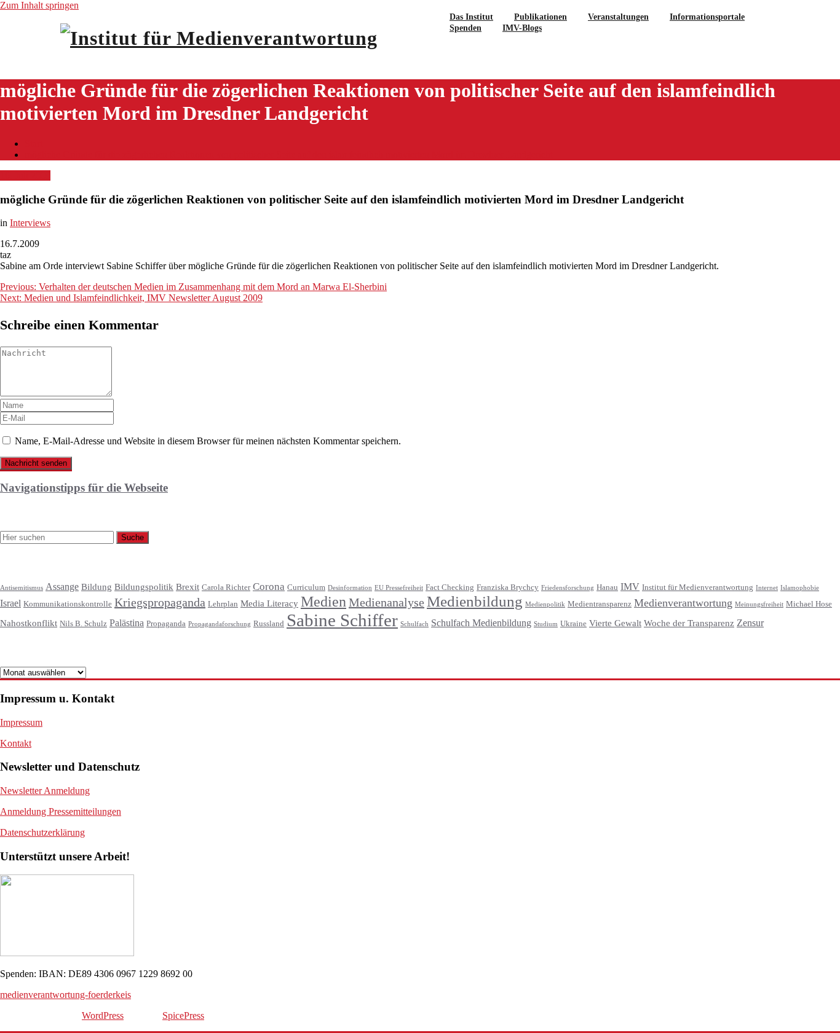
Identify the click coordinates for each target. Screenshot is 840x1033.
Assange (62, 586)
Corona (269, 586)
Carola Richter (226, 587)
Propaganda (166, 623)
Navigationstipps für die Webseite (84, 487)
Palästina (126, 623)
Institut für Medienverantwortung (697, 587)
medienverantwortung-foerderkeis (65, 994)
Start (33, 143)
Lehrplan (223, 604)
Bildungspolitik (143, 587)
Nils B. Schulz (83, 623)
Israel (10, 603)
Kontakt (15, 743)
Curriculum (306, 587)
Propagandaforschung (219, 624)
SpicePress (183, 1015)
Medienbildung (475, 601)
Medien (323, 602)
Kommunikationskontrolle (67, 604)
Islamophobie (799, 587)
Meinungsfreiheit (759, 604)
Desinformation (350, 587)
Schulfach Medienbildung (481, 623)
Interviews (30, 223)
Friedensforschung (567, 587)
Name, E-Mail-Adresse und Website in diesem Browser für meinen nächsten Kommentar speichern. (208, 441)
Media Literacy (269, 603)
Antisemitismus (21, 587)
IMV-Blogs (522, 28)
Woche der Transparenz (689, 623)
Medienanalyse (386, 602)
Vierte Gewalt (615, 623)
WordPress (103, 1015)
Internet (767, 587)
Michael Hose (809, 604)
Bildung (96, 587)
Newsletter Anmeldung (45, 790)
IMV (630, 586)
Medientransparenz (600, 604)
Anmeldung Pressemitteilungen (60, 811)
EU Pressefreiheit (398, 587)
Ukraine (573, 623)
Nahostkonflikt (28, 623)
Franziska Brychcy (508, 587)
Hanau (607, 587)
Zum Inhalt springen (39, 5)
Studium (546, 624)
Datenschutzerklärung (42, 832)
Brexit (187, 587)
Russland (268, 623)
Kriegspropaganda (159, 602)
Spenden (465, 28)
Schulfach (414, 624)
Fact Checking (450, 587)
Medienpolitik (545, 604)
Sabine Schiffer (342, 620)
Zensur (750, 623)
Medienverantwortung (683, 603)
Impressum (21, 722)
